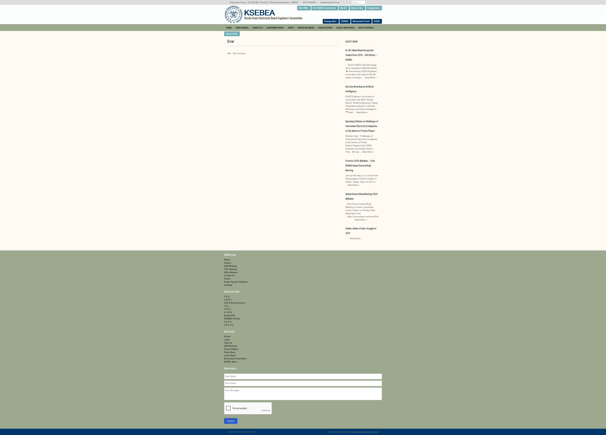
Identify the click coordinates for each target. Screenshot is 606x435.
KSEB (377, 21)
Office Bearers (305, 28)
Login (227, 339)
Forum (227, 279)
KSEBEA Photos (232, 318)
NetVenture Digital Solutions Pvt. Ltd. (365, 432)
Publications (325, 28)
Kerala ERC (229, 315)
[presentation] (248, 408)
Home (229, 28)
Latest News (230, 355)
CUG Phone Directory (234, 303)
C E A (227, 296)
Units (291, 28)
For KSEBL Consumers (324, 8)
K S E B (228, 312)
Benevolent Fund (361, 21)
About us (257, 28)
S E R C (228, 322)
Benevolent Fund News (235, 358)
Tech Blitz (303, 8)
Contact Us (229, 275)
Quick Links (357, 8)
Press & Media (231, 349)
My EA (343, 8)
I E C (226, 306)
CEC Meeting (230, 269)
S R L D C (229, 325)
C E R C (228, 300)
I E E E (227, 309)
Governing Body (275, 28)
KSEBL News (230, 362)
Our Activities (365, 28)
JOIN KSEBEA (242, 28)
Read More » (371, 77)
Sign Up (228, 343)
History (227, 263)
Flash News (229, 352)
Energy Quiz (373, 8)
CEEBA (344, 21)
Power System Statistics (236, 282)
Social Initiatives (345, 28)
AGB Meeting (230, 266)
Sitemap (228, 285)
